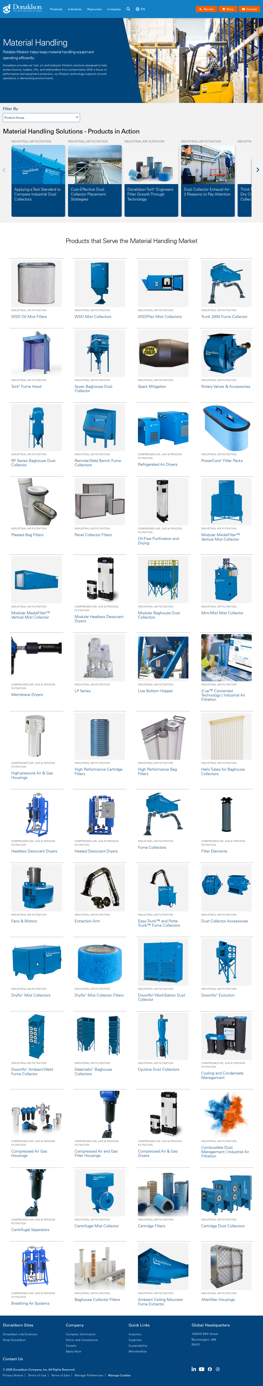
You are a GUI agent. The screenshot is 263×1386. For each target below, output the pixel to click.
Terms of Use (37, 1375)
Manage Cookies (119, 1375)
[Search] (128, 9)
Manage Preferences (89, 1375)
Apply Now (73, 1351)
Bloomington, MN (204, 1339)
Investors (135, 1334)
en (143, 9)
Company (114, 9)
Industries (75, 9)
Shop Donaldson (14, 1339)
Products (56, 9)
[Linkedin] (195, 1372)
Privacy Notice (13, 1375)
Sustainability (138, 1345)
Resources (94, 9)
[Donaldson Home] (25, 9)
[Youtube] (203, 1372)
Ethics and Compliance (82, 1339)
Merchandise (138, 1351)
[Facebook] (211, 1372)
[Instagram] (219, 1372)
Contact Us (13, 1359)
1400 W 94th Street (205, 1334)
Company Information (81, 1334)
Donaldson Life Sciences (20, 1334)
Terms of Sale (60, 1375)
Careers (71, 1345)
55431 (196, 1344)
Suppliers (135, 1339)
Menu (51, 3)
